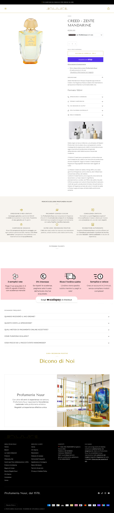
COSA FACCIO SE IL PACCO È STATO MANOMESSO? (25, 343)
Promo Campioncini (77, 101)
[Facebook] (99, 493)
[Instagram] (105, 493)
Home (6, 447)
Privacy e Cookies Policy (39, 471)
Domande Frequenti (38, 459)
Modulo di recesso (37, 456)
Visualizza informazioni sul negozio (81, 72)
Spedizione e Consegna (39, 462)
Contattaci (7, 477)
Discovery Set (8, 459)
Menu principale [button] (10, 444)
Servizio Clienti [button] (37, 444)
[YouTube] (109, 493)
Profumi (7, 456)
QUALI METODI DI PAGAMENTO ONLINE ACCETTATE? (26, 330)
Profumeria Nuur (12, 509)
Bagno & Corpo (9, 468)
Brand (6, 450)
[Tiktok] (102, 493)
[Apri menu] (7, 8)
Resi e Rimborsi (75, 115)
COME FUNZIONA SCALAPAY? (16, 336)
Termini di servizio (37, 468)
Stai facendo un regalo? (79, 110)
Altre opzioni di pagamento (77, 64)
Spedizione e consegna (78, 96)
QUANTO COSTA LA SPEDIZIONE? (18, 323)
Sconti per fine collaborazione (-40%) (16, 462)
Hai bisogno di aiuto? (78, 106)
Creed (69, 16)
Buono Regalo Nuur (11, 471)
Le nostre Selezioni (10, 453)
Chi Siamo (7, 474)
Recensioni (34, 453)
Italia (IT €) (10, 505)
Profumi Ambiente (10, 465)
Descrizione (72, 77)
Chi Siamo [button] (88, 444)
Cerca (6, 480)
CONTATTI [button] (61, 444)
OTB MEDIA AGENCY (38, 509)
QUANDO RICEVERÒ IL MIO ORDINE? (19, 316)
